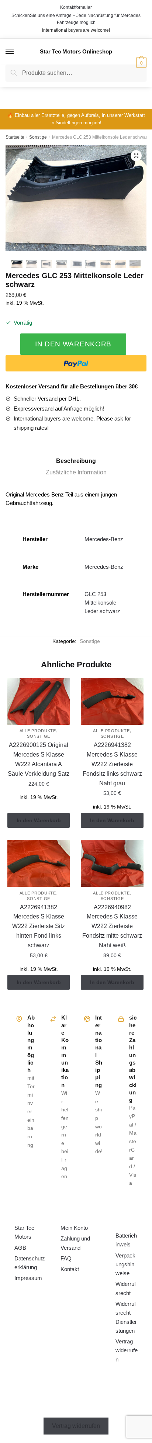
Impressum (28, 1278)
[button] (136, 155)
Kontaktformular (76, 7)
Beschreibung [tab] (76, 461)
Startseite (15, 137)
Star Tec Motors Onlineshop (76, 51)
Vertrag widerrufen (126, 1350)
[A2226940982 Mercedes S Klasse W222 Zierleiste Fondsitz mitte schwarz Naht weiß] (112, 863)
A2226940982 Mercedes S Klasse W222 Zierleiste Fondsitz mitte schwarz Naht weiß (112, 926)
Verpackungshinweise (125, 1264)
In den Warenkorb (73, 344)
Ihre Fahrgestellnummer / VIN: (60, 89)
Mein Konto (74, 1228)
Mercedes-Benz (103, 539)
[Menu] (10, 52)
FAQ (66, 1258)
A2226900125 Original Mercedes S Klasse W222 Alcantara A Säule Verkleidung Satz (38, 759)
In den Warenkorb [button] (39, 820)
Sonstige (38, 137)
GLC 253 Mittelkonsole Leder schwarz (102, 603)
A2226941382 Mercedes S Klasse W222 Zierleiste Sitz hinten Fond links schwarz (38, 926)
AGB (20, 1248)
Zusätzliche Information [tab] (76, 472)
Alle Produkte (38, 731)
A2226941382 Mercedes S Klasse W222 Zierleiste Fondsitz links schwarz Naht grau (112, 764)
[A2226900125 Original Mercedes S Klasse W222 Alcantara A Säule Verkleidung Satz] (38, 701)
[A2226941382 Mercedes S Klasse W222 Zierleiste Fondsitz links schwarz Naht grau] (112, 701)
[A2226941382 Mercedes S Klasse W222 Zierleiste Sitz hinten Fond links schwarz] (38, 863)
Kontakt (70, 1269)
